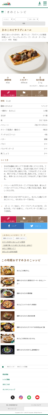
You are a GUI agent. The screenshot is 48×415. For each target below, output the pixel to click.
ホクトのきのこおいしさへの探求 (13, 242)
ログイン (39, 5)
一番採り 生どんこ (20, 238)
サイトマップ (12, 409)
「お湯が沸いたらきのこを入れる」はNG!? (17, 245)
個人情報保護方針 (12, 405)
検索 (24, 23)
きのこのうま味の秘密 (9, 252)
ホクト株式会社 (2, 367)
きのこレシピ (10, 366)
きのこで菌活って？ (9, 248)
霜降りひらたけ (7, 238)
